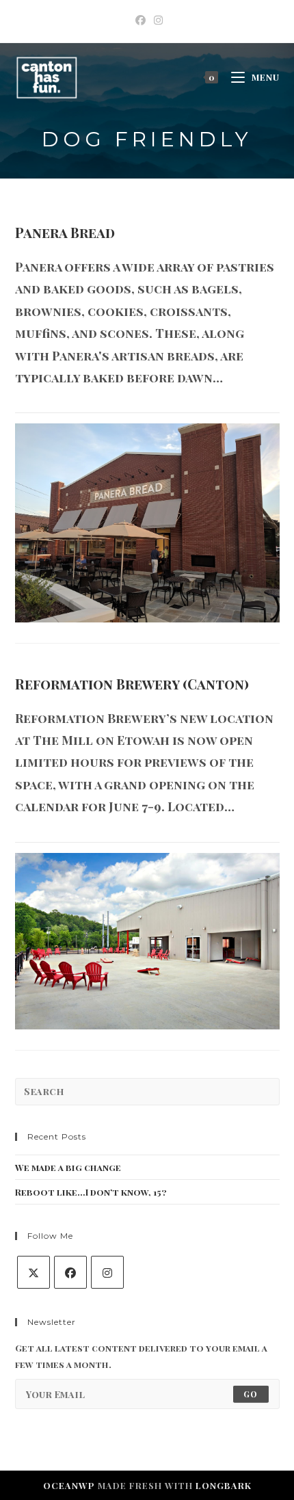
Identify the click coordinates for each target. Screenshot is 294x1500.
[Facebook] (70, 1272)
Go (250, 1394)
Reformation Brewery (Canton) (132, 683)
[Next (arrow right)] (270, 750)
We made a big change (68, 1167)
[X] (33, 1272)
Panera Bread (65, 232)
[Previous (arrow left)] (24, 750)
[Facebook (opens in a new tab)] (140, 20)
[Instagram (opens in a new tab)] (156, 20)
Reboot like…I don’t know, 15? (91, 1192)
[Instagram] (107, 1272)
